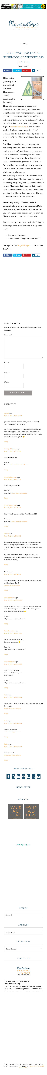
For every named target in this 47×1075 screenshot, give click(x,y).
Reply (6, 441)
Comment (8, 335)
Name (6, 363)
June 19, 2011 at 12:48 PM (13, 664)
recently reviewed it (19, 127)
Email (6, 372)
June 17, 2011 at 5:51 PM (12, 536)
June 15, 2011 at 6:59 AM (12, 508)
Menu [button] (25, 44)
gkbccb (6, 413)
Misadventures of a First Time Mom (23, 25)
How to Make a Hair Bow (19, 465)
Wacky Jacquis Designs (31, 1067)
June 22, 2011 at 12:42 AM (13, 723)
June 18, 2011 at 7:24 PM (12, 574)
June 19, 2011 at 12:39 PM (13, 600)
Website (6, 382)
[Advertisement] (23, 290)
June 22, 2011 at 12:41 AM (13, 697)
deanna (6, 533)
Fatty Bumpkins (9, 598)
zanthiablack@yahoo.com (12, 708)
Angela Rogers (23, 245)
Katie (6, 695)
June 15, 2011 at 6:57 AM (12, 451)
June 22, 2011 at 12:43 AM (13, 746)
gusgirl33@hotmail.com (12, 585)
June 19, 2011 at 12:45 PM (13, 633)
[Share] (33, 70)
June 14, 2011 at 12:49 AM (13, 416)
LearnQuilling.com (10, 449)
